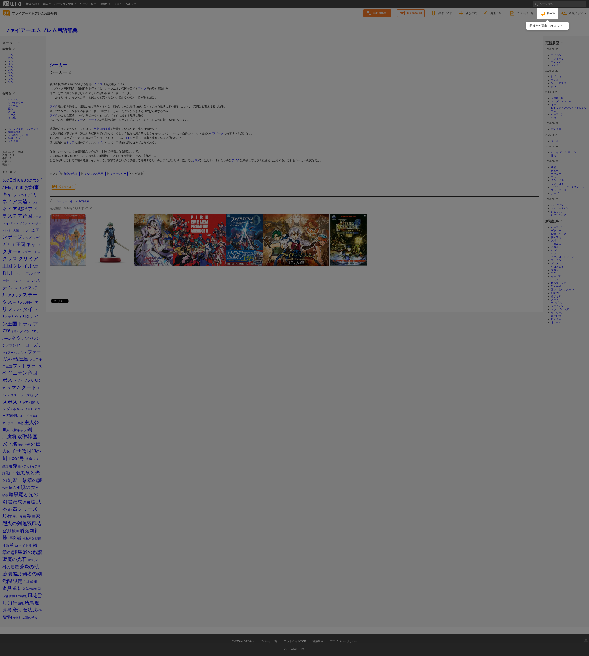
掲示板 (551, 13)
